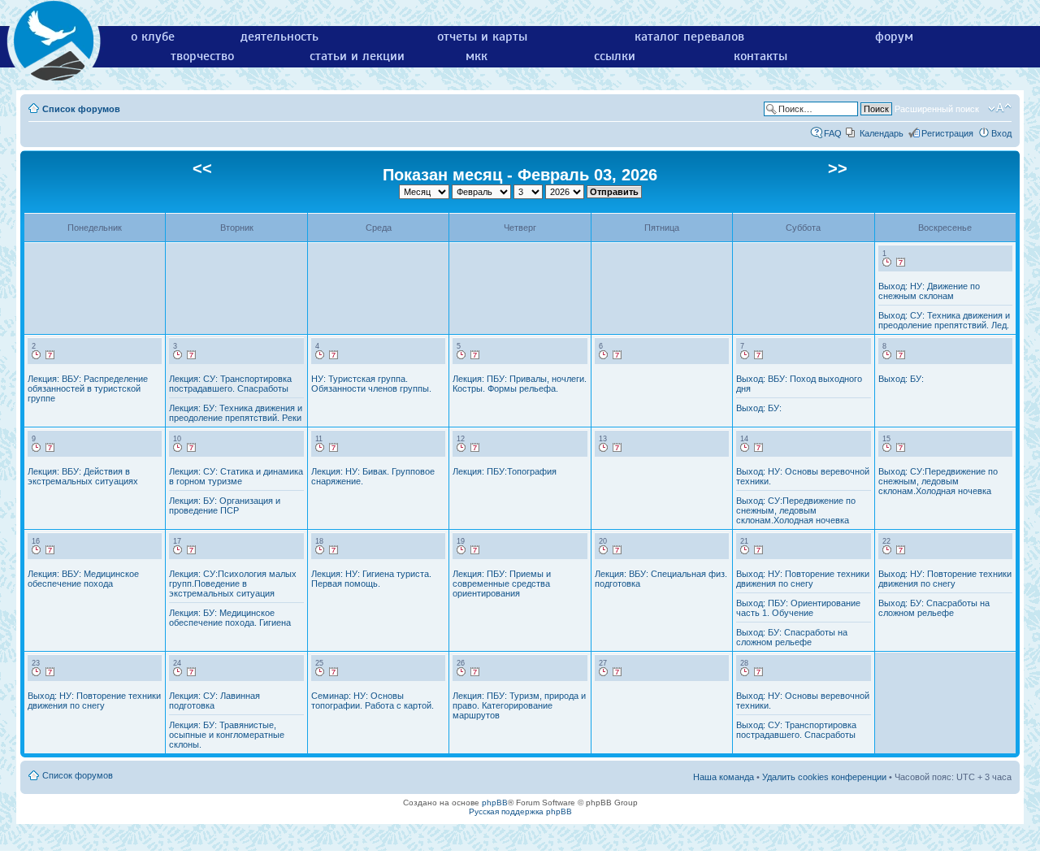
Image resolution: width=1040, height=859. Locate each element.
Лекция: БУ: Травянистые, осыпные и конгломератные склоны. (226, 734)
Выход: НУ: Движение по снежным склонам (929, 291)
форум (894, 36)
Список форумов (81, 109)
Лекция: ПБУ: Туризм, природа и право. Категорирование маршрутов (519, 705)
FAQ (833, 133)
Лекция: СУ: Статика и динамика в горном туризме (236, 476)
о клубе (153, 36)
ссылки (614, 56)
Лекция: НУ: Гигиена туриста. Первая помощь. (371, 578)
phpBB (495, 802)
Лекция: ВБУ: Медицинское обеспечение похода (83, 578)
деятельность (279, 36)
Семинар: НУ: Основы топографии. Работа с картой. (372, 700)
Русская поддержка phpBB (520, 811)
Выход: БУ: (759, 408)
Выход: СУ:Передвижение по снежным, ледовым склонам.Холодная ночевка (796, 510)
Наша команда (723, 777)
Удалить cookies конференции (824, 777)
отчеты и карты (482, 36)
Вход (1001, 133)
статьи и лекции (357, 56)
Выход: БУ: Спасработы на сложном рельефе (791, 637)
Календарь (882, 133)
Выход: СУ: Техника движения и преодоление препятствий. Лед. (944, 320)
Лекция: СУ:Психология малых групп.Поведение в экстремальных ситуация (233, 583)
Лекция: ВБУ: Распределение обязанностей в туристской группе (88, 388)
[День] (887, 262)
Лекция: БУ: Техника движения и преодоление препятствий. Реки (235, 413)
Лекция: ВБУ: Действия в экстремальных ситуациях (83, 476)
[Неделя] (901, 262)
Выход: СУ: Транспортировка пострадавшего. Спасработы (796, 730)
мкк (477, 56)
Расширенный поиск (937, 109)
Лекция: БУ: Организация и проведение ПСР (224, 505)
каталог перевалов (689, 36)
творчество (202, 56)
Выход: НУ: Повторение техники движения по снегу (802, 578)
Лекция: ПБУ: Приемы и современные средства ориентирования (502, 583)
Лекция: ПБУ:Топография (505, 471)
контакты (760, 56)
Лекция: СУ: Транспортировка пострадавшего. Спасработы (230, 383)
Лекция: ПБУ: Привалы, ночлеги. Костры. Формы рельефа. (520, 383)
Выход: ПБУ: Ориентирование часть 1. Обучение (798, 608)
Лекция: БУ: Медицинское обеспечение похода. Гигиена (230, 617)
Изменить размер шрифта (1000, 108)
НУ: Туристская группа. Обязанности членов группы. (371, 383)
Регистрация (947, 133)
